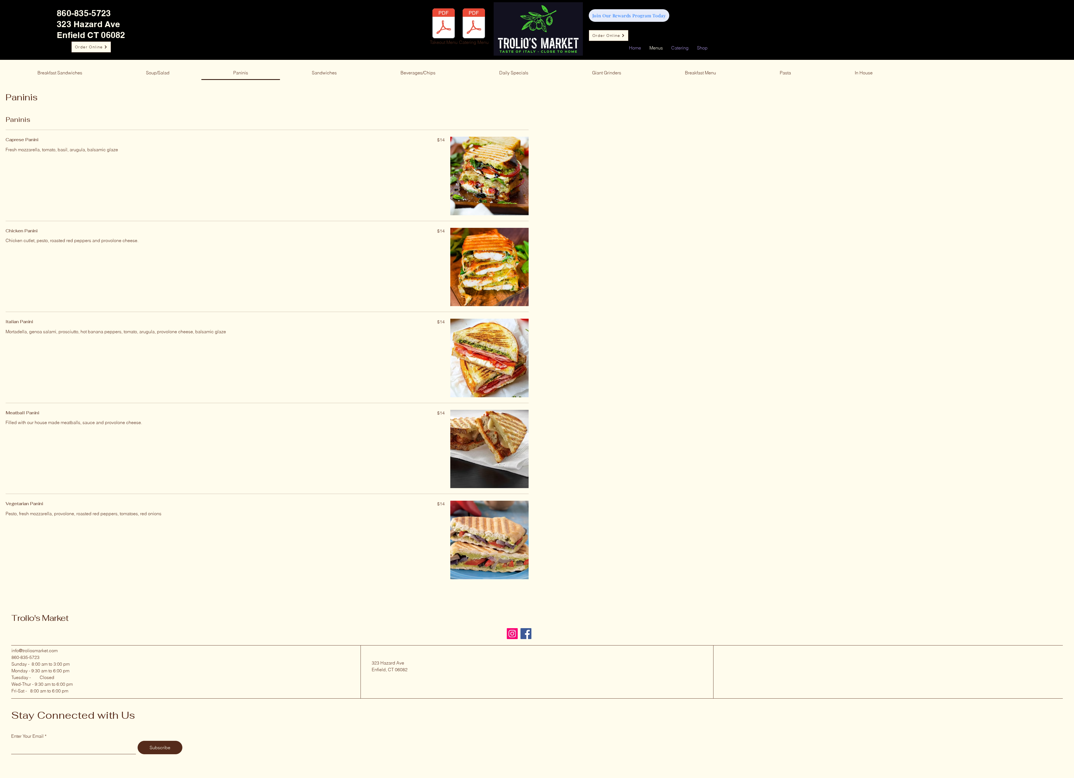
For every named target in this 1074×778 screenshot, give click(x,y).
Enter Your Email (27, 736)
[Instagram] (512, 633)
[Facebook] (525, 633)
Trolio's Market (40, 618)
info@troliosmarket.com (34, 650)
